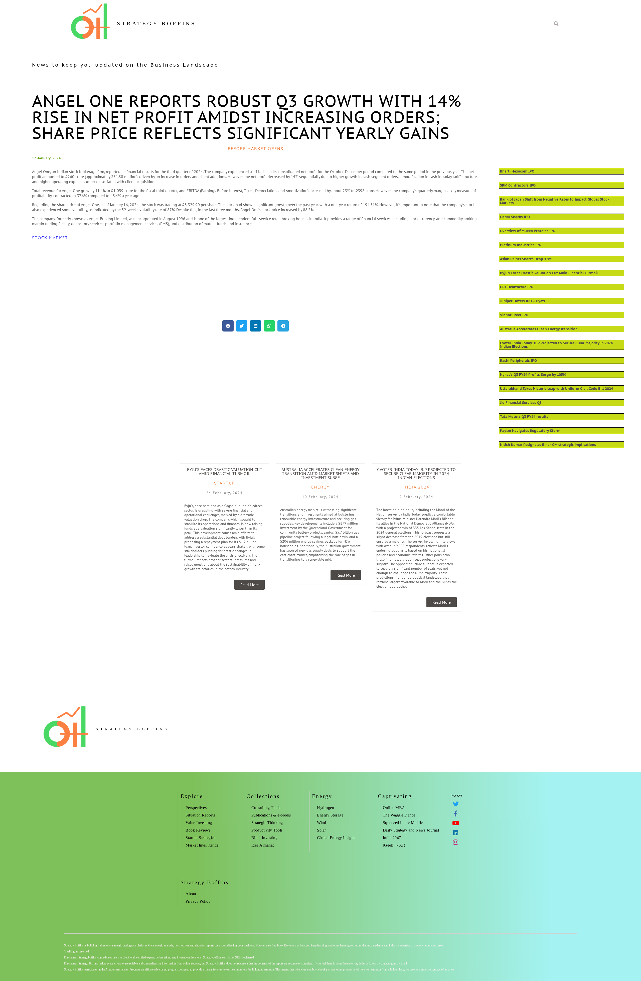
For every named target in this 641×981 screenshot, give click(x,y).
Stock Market (50, 237)
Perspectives (196, 807)
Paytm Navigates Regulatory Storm (530, 430)
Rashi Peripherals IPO (518, 360)
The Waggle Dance (399, 815)
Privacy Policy (198, 901)
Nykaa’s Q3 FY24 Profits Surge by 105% (533, 374)
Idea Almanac (263, 845)
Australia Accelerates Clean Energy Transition (539, 329)
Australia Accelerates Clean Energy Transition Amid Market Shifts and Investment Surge (320, 473)
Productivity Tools (267, 830)
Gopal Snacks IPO (515, 217)
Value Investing (199, 823)
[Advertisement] (182, 280)
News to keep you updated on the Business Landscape (125, 65)
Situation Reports (200, 815)
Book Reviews (198, 830)
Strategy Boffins (156, 23)
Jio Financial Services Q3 (521, 402)
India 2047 (392, 838)
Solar (321, 830)
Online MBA (394, 807)
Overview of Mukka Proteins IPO (527, 231)
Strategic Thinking (267, 823)
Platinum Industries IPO (520, 245)
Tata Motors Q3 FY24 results (524, 416)
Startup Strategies (200, 838)
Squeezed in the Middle (403, 823)
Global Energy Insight (336, 838)
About (191, 894)
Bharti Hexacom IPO (517, 171)
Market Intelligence (202, 845)
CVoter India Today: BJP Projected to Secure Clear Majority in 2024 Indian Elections (556, 345)
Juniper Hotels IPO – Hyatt (522, 301)
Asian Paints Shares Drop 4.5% (526, 259)
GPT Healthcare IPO (516, 287)
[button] (228, 326)
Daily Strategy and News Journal (411, 830)
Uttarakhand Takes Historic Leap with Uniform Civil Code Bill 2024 (556, 388)
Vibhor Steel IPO (514, 315)
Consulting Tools (265, 807)
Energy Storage (330, 815)
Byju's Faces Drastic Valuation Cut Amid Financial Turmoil (224, 471)
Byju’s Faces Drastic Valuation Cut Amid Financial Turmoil (549, 273)
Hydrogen (325, 807)
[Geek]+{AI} (394, 845)
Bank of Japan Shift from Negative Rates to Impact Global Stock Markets (554, 201)
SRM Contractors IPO (518, 185)
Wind (321, 823)
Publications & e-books (271, 815)
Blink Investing (264, 838)
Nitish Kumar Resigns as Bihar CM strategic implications (548, 444)
